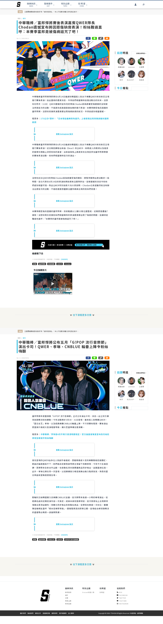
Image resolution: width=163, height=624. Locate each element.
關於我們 (23, 613)
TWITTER (122, 598)
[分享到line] (94, 38)
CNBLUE (51, 539)
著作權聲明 (62, 613)
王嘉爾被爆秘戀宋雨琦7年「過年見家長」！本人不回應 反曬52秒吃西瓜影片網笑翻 (52, 12)
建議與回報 (46, 613)
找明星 (102, 592)
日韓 (66, 598)
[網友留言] (106, 38)
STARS (81, 4)
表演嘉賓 (51, 264)
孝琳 (34, 539)
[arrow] (19, 4)
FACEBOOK (123, 595)
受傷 (34, 264)
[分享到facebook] (88, 38)
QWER (59, 264)
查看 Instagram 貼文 (64, 134)
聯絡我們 (30, 613)
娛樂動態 (68, 592)
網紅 (66, 595)
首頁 (19, 18)
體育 (24, 18)
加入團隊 (71, 613)
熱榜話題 (68, 604)
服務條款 (54, 613)
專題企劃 (68, 601)
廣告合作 (38, 613)
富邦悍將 (42, 264)
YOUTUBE (123, 601)
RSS (120, 592)
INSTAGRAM (123, 604)
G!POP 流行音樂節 (71, 539)
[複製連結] (100, 38)
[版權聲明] (64, 259)
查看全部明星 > (141, 53)
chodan (68, 264)
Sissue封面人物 (88, 592)
